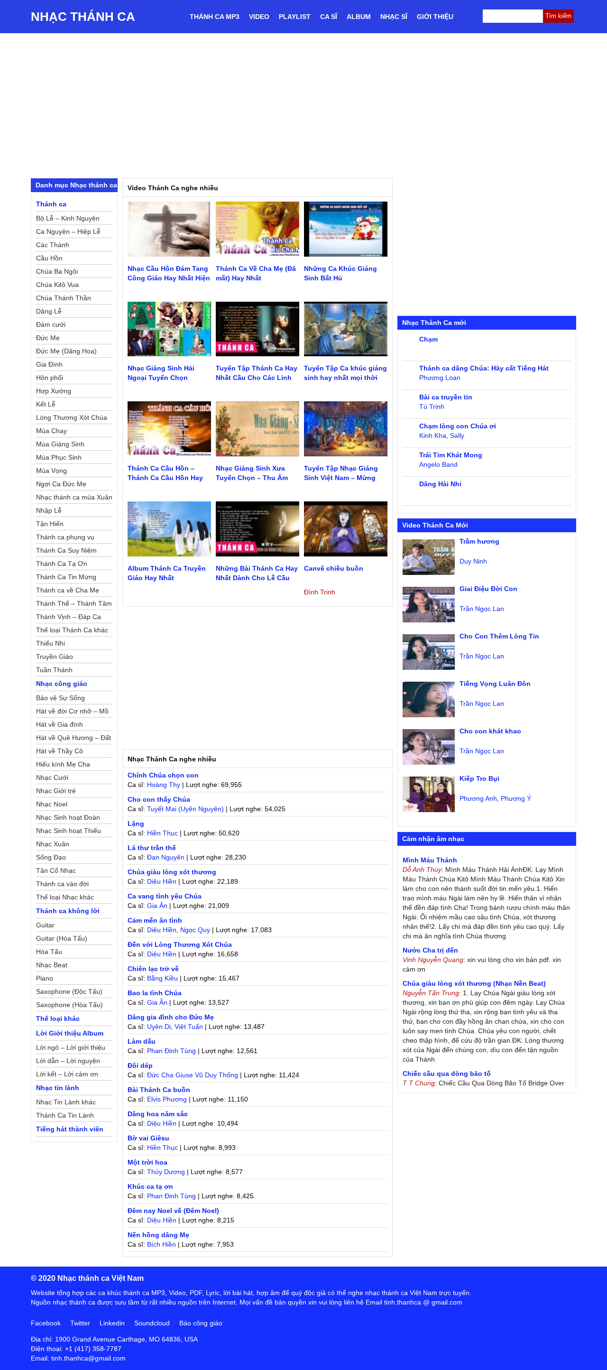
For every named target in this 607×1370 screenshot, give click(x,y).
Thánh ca (51, 204)
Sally (457, 435)
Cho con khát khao (490, 731)
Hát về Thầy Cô (59, 751)
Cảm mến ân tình (155, 920)
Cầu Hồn (49, 258)
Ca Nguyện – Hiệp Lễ (68, 231)
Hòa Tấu (49, 951)
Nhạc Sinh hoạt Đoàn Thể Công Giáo (68, 819)
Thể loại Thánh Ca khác (72, 630)
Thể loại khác (58, 1018)
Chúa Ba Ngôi (57, 271)
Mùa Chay (51, 431)
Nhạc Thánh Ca (83, 16)
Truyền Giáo (54, 656)
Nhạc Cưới (52, 777)
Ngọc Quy (195, 930)
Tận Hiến (50, 524)
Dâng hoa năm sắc (158, 1114)
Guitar (45, 925)
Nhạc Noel (51, 804)
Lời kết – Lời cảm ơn (67, 1074)
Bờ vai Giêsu (148, 1138)
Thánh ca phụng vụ (65, 537)
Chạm (428, 339)
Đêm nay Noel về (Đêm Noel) (173, 1210)
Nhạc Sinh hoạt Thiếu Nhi (68, 832)
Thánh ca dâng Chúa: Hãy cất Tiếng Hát (484, 368)
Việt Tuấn (189, 1026)
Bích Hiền (161, 1244)
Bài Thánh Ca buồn (159, 1089)
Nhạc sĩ (393, 16)
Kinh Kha (432, 435)
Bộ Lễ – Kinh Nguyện (68, 218)
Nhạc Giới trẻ (56, 791)
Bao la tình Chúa (155, 993)
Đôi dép (140, 1065)
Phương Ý (516, 798)
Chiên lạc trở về (153, 968)
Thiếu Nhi (50, 643)
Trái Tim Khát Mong (450, 455)
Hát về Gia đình (59, 724)
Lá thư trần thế (152, 848)
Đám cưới (50, 324)
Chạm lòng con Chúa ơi (457, 426)
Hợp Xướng (53, 391)
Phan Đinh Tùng (171, 1051)
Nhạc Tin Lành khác (66, 1102)
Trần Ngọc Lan (482, 608)
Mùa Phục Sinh (59, 457)
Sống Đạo (51, 857)
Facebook (46, 1323)
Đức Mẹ (48, 338)
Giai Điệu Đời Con (488, 588)
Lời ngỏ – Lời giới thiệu (70, 1047)
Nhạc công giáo (61, 683)
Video (259, 16)
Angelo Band (438, 464)
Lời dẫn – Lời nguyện (68, 1061)
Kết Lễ (45, 404)
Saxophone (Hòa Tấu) (69, 1005)
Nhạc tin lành (57, 1088)
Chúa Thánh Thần (63, 298)
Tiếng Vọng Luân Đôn (495, 683)
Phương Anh (478, 798)
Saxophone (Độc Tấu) (69, 991)
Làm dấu (142, 1041)
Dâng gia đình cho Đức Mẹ (171, 1017)
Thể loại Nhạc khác (65, 897)
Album (359, 16)
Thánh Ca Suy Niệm (66, 550)
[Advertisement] (303, 104)
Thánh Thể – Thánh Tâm (74, 603)
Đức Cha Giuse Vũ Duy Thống (192, 1075)
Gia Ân (157, 905)
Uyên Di (159, 1026)
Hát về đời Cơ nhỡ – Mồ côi (72, 712)
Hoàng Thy (163, 784)
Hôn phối (49, 377)
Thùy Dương (166, 1172)
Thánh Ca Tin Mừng (66, 577)
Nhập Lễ (49, 510)
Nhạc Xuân (52, 844)
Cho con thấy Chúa (159, 799)
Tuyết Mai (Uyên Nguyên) (185, 809)
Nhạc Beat (51, 965)
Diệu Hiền (161, 881)
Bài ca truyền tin (445, 397)
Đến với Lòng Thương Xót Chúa (180, 944)
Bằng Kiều (162, 978)
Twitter (80, 1323)
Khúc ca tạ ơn (150, 1186)
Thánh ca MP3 (214, 16)
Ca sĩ (328, 16)
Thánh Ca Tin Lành (65, 1115)
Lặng (136, 823)
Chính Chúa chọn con (163, 775)
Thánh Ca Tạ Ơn (61, 563)
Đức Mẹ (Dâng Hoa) (66, 351)
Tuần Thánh (54, 670)
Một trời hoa (147, 1162)
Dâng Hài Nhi (440, 484)
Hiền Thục (162, 833)
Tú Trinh (431, 406)
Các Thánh (52, 245)
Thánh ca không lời (68, 911)
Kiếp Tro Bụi (479, 778)
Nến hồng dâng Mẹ (158, 1235)
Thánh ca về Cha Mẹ (67, 590)
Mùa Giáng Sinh (60, 444)
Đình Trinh (319, 592)
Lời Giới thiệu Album (69, 1033)
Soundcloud (152, 1323)
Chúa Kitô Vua (57, 284)
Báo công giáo (200, 1323)
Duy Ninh (473, 561)
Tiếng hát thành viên (69, 1129)
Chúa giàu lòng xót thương (172, 872)
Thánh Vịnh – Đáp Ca (68, 616)
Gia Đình (49, 364)
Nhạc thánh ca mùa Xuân (74, 497)
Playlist (295, 16)
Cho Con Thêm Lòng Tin (499, 636)
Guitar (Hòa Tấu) (61, 938)
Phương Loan (439, 377)
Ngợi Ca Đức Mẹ (61, 484)
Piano (44, 978)
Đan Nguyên (165, 857)
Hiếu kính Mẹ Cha (63, 764)
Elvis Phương (167, 1099)
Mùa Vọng (51, 470)
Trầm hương (479, 541)
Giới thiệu (435, 16)
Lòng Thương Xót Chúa (71, 417)
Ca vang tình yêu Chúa (165, 896)
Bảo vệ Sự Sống (60, 698)
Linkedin (112, 1323)
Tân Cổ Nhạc (56, 870)
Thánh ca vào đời (62, 884)
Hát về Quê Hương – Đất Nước (73, 739)
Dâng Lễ (49, 311)
